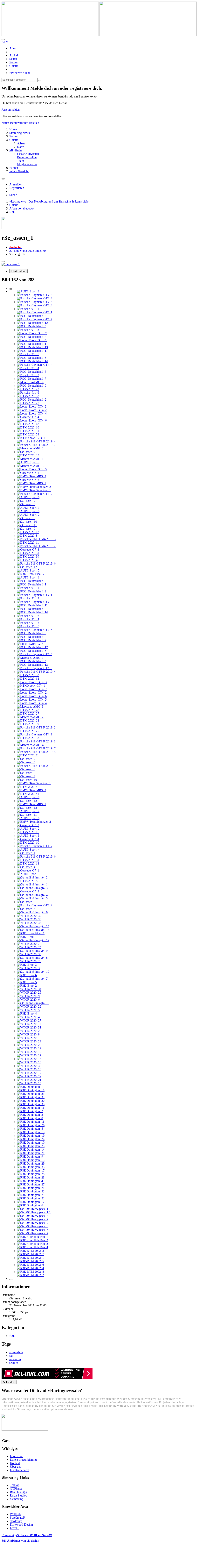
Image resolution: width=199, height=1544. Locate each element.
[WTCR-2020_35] (29, 954)
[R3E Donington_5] (30, 1128)
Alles (12, 48)
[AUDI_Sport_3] (28, 507)
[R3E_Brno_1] (27, 936)
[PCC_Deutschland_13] (32, 347)
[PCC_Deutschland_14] (32, 361)
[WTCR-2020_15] (29, 1083)
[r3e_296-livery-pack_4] (32, 1222)
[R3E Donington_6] (30, 1205)
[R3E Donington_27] (31, 1184)
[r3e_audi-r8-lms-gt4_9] (32, 950)
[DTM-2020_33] (28, 396)
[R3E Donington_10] (31, 1142)
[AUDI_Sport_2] (28, 514)
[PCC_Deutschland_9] (31, 385)
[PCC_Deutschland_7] (31, 378)
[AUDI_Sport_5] (28, 570)
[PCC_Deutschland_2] (31, 399)
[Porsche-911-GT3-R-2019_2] (36, 546)
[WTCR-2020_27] (29, 1020)
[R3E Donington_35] (31, 1104)
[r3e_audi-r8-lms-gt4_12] (33, 940)
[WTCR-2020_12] (29, 1051)
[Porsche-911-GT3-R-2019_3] (36, 539)
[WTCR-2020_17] (29, 1055)
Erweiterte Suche (19, 72)
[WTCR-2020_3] (28, 968)
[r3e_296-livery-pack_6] (32, 1226)
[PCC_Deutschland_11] (32, 350)
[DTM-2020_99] (28, 556)
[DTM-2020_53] (28, 434)
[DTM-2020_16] (28, 427)
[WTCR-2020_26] (29, 961)
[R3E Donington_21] (31, 1188)
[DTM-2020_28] (28, 710)
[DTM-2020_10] (28, 842)
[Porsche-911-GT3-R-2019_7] (36, 445)
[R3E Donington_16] (31, 1107)
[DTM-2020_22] (28, 389)
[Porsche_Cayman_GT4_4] (34, 364)
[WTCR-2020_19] (29, 1048)
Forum (13, 62)
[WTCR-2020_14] (29, 1072)
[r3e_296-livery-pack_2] (32, 1219)
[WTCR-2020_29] (29, 1076)
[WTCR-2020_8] (28, 1034)
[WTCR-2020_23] (29, 1045)
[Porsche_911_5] (28, 354)
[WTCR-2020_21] (29, 1079)
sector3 (13, 1362)
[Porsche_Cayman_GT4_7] (34, 319)
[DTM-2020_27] (28, 403)
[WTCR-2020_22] (29, 1006)
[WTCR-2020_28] (29, 1041)
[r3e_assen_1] (26, 853)
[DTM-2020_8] (27, 535)
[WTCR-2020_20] (29, 1031)
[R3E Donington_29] (31, 1163)
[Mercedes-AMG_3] (30, 465)
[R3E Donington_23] (31, 1177)
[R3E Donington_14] (31, 1149)
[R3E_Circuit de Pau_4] (32, 1247)
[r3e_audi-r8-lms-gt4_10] (33, 971)
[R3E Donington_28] (31, 1174)
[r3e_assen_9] (26, 528)
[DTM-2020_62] (28, 424)
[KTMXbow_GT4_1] (31, 438)
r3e (11, 1355)
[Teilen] (3, 261)
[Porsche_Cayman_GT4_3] (34, 305)
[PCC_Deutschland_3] (31, 315)
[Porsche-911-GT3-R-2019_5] (36, 751)
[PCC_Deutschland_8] (31, 371)
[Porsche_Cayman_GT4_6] (34, 295)
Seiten (13, 58)
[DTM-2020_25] (28, 455)
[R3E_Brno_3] (27, 964)
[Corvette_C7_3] (28, 549)
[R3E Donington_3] (30, 1114)
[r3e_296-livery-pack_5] (32, 1229)
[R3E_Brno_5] (27, 982)
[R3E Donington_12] (31, 1201)
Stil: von (20, 1540)
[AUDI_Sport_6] (28, 497)
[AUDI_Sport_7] (28, 811)
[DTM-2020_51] (28, 431)
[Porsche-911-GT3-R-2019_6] (36, 563)
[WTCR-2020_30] (29, 1065)
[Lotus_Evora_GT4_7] (32, 333)
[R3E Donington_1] (30, 1086)
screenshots (16, 1352)
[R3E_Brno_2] (27, 985)
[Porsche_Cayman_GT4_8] (34, 298)
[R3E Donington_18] (31, 1090)
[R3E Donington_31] (31, 1093)
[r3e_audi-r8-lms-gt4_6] (32, 912)
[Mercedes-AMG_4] (30, 382)
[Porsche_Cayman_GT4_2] (34, 493)
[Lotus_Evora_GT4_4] (32, 413)
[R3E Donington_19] (31, 1135)
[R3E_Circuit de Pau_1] (32, 1236)
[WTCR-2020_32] (29, 915)
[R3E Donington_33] (31, 1167)
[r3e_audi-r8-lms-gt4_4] (32, 895)
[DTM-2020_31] (28, 553)
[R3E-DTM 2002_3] (30, 1250)
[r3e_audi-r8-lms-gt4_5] (32, 898)
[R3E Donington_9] (30, 1156)
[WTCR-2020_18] (29, 1062)
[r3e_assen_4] (26, 867)
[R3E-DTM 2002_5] (30, 1261)
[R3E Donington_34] (31, 1097)
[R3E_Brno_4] (27, 1013)
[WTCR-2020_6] (28, 999)
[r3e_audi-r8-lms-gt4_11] (33, 1003)
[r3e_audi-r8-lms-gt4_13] (33, 929)
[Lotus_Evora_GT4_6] (32, 420)
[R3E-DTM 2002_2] (30, 1275)
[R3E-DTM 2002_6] (30, 1264)
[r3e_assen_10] (27, 521)
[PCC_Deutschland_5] (31, 326)
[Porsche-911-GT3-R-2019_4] (36, 441)
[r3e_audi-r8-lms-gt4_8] (32, 957)
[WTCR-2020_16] (29, 1058)
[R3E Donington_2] (30, 1111)
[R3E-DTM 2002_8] (30, 1271)
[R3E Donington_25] (31, 1146)
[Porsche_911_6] (28, 392)
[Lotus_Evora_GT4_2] (32, 410)
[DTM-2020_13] (28, 532)
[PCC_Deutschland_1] (31, 343)
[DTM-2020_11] (28, 542)
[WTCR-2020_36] (29, 919)
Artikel (13, 55)
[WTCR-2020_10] (29, 1038)
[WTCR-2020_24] (29, 947)
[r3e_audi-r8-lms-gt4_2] (32, 877)
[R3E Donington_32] (31, 1191)
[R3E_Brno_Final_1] (31, 933)
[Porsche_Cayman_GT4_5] (34, 301)
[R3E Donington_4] (30, 1181)
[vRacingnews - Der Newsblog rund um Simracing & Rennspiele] (99, 34)
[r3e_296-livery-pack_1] (32, 1208)
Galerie (13, 65)
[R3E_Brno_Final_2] (31, 574)
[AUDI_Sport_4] (28, 462)
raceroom (15, 1359)
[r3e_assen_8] (26, 518)
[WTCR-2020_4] (28, 1017)
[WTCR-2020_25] (29, 992)
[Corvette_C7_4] (28, 417)
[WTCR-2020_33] (29, 922)
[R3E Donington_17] (31, 1170)
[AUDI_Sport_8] (28, 511)
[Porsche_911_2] (28, 375)
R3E (12, 1335)
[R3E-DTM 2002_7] (30, 1254)
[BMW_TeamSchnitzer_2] (34, 486)
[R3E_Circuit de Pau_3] (32, 1243)
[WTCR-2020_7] (28, 943)
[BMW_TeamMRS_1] (31, 483)
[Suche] (3, 39)
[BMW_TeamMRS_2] (31, 476)
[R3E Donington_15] (31, 1160)
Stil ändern (9, 1382)
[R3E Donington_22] (31, 1198)
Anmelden (15, 184)
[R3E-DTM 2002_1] (30, 1257)
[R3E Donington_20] (31, 1153)
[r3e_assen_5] (26, 908)
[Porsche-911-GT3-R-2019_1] (36, 765)
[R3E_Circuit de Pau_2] (32, 1240)
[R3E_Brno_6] (27, 975)
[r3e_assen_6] (26, 504)
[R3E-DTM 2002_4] (30, 1268)
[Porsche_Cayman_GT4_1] (34, 312)
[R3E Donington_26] (31, 1125)
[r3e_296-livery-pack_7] (32, 1233)
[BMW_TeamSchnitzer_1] (34, 490)
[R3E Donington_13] (31, 1132)
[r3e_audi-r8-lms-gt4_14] (33, 926)
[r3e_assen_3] (26, 901)
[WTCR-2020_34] (29, 989)
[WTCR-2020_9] (28, 996)
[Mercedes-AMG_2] (30, 448)
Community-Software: (27, 1535)
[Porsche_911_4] (28, 368)
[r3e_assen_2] (26, 451)
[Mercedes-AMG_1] (30, 458)
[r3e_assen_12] (27, 567)
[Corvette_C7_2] (28, 479)
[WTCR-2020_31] (29, 1027)
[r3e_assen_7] (26, 500)
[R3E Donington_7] (30, 1195)
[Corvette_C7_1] (28, 472)
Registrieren (16, 188)
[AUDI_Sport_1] (28, 291)
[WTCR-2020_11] (29, 1024)
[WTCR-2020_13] (29, 1069)
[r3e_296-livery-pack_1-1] (34, 1212)
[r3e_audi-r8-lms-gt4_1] (32, 884)
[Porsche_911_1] (28, 308)
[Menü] (3, 178)
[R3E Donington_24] (31, 1139)
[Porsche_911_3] (28, 329)
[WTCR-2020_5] (28, 1010)
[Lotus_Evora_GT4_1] (32, 340)
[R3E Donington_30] (31, 1100)
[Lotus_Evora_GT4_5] (32, 469)
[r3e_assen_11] (27, 525)
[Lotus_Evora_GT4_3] (32, 406)
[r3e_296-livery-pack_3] (32, 1215)
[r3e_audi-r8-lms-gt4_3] (32, 888)
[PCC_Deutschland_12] (32, 322)
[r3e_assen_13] (27, 807)
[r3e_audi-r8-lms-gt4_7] (32, 978)
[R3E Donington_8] (30, 1118)
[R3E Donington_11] (30, 1121)
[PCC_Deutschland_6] (31, 357)
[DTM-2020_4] (27, 560)
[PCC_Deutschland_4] (31, 336)
